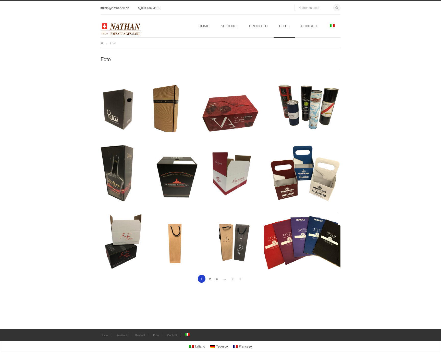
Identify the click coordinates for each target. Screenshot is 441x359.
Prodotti (258, 26)
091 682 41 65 (151, 8)
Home (204, 26)
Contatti (309, 26)
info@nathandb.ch (116, 8)
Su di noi (229, 26)
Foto (284, 26)
